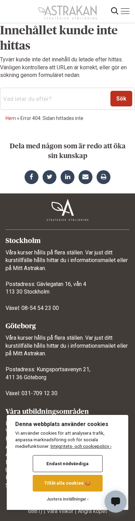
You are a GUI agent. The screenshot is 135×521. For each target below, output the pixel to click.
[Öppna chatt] (116, 501)
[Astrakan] (67, 9)
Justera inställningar (66, 499)
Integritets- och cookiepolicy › (81, 446)
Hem (11, 118)
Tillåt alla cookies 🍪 (67, 483)
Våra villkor (60, 511)
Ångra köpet (92, 511)
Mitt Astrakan (29, 268)
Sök (121, 98)
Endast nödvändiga (67, 463)
